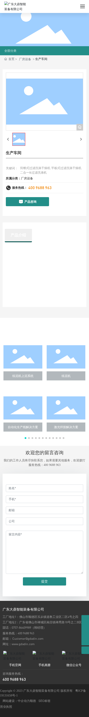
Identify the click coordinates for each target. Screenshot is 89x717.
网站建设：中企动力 (16, 701)
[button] (25, 438)
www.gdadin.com (23, 644)
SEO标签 (44, 701)
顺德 (33, 701)
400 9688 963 (40, 187)
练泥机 (66, 376)
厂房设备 (25, 59)
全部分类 (10, 50)
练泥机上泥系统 (22, 376)
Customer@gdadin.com (27, 638)
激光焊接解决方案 (66, 427)
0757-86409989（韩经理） (29, 627)
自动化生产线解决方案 (23, 427)
